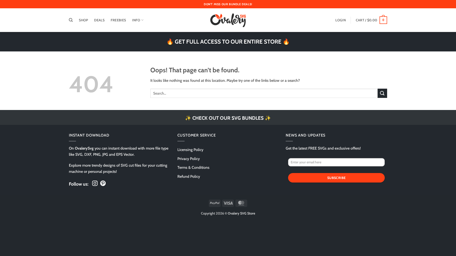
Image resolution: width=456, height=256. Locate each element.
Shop (83, 20)
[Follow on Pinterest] (103, 184)
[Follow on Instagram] (95, 184)
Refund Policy (188, 176)
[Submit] (382, 93)
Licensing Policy (190, 149)
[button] (71, 20)
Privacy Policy (188, 158)
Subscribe (336, 178)
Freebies (118, 20)
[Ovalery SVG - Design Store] (228, 20)
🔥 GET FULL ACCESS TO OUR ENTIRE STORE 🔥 (228, 41)
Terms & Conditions (193, 167)
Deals (99, 20)
